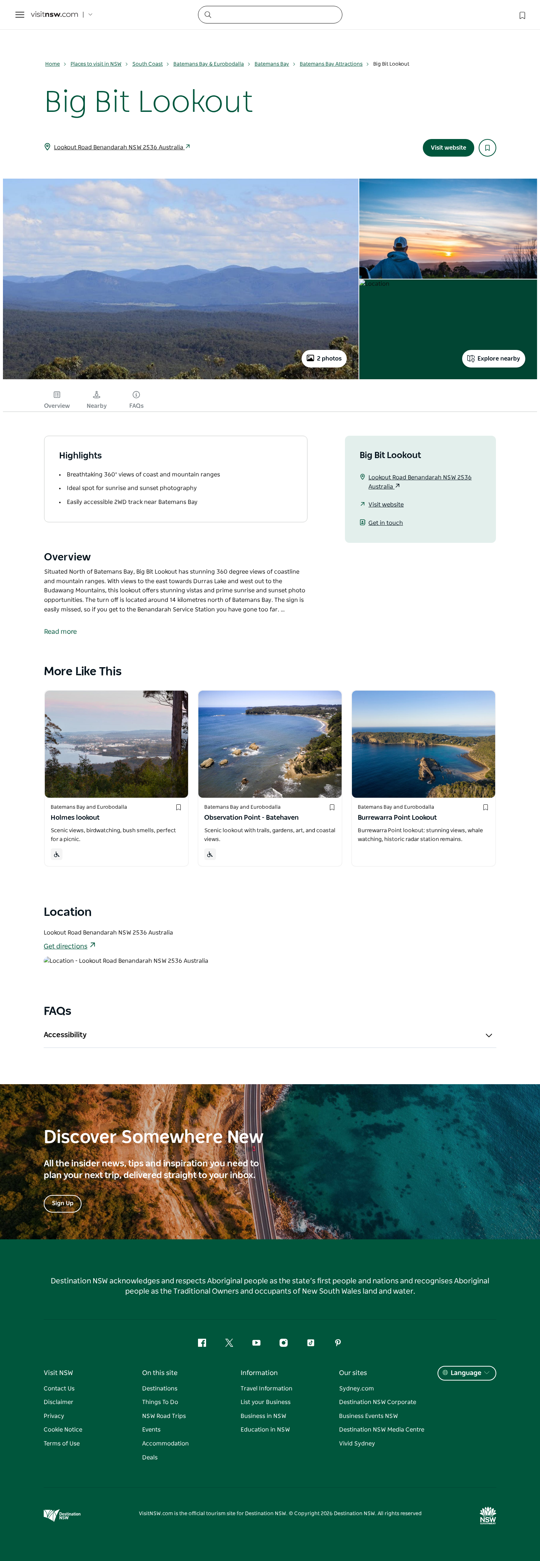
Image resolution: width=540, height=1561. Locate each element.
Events (151, 1430)
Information (259, 1373)
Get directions (65, 946)
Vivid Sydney (357, 1444)
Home (52, 64)
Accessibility (65, 1035)
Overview (57, 406)
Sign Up (62, 1203)
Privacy (54, 1416)
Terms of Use (62, 1444)
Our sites (353, 1373)
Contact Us (59, 1389)
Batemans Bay (272, 64)
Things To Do (160, 1402)
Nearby (97, 406)
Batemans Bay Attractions (331, 64)
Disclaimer (58, 1402)
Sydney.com (356, 1389)
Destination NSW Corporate (377, 1402)
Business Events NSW (368, 1416)
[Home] (54, 14)
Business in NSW (263, 1416)
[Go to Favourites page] (521, 14)
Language (466, 1373)
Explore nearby (499, 359)
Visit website (448, 148)
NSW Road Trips (164, 1416)
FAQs (136, 406)
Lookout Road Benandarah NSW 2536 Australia (119, 147)
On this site (159, 1373)
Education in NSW (265, 1430)
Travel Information (266, 1389)
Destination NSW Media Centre (381, 1430)
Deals (150, 1458)
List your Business (266, 1402)
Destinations (159, 1389)
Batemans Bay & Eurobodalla (208, 64)
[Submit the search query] (207, 14)
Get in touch (385, 523)
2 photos (329, 359)
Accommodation (165, 1444)
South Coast (147, 64)
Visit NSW (58, 1373)
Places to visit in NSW (96, 64)
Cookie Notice (63, 1430)
